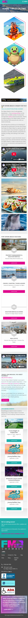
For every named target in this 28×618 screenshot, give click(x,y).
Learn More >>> (8, 609)
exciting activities (16, 113)
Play (15, 555)
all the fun (16, 383)
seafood (10, 116)
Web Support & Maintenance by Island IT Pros (14, 615)
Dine (3, 558)
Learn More (14, 263)
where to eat (4, 383)
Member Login (16, 558)
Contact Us (10, 555)
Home (3, 555)
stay (11, 383)
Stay (22, 555)
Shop (9, 558)
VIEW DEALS (5, 400)
